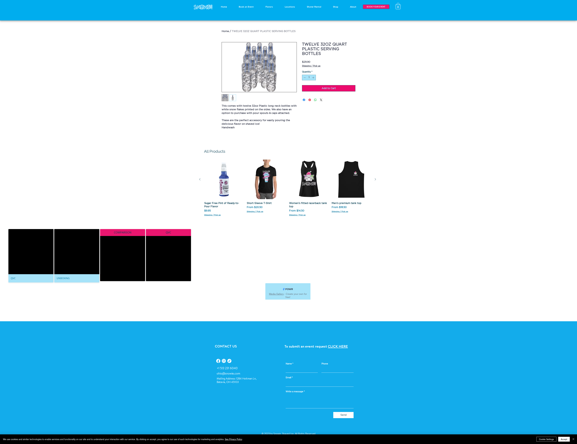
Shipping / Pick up (311, 66)
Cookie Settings (546, 439)
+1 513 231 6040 (227, 368)
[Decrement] (304, 77)
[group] (287, 187)
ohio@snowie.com (228, 373)
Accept (564, 439)
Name (289, 364)
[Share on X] (321, 100)
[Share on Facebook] (304, 100)
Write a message (295, 392)
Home (225, 31)
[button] (398, 6)
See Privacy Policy (233, 439)
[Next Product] (375, 179)
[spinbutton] (309, 77)
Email (289, 378)
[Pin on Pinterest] (309, 100)
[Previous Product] (200, 179)
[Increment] (313, 77)
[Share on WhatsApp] (315, 100)
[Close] (573, 439)
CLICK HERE (338, 346)
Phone (324, 364)
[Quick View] (224, 179)
